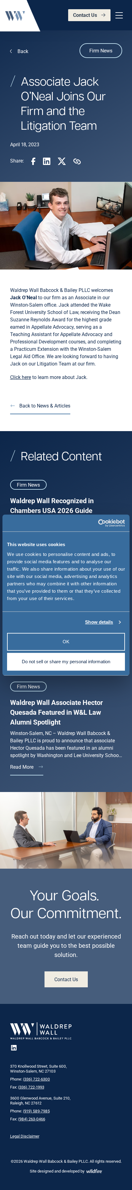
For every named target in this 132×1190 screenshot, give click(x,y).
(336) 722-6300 (36, 1079)
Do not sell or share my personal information (66, 661)
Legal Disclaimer (24, 1136)
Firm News (100, 50)
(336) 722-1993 (31, 1087)
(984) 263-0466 (31, 1119)
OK (66, 641)
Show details (99, 622)
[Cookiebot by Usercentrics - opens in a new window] (98, 523)
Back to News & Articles (44, 405)
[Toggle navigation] (118, 15)
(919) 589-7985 (36, 1111)
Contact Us (85, 15)
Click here (20, 377)
